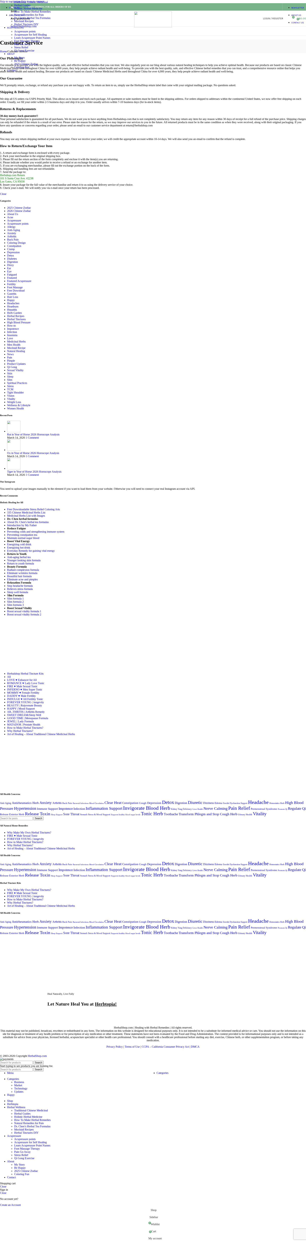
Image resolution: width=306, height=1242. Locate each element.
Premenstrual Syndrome (264, 808)
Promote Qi (282, 809)
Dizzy (10, 265)
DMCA (195, 1046)
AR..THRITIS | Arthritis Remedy (26, 711)
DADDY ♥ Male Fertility (21, 695)
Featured (12, 277)
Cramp (11, 249)
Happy (11, 300)
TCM (10, 389)
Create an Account (10, 1204)
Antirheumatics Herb (25, 803)
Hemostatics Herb (276, 803)
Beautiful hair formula (19, 576)
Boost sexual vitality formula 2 (24, 614)
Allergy (11, 226)
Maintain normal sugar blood (23, 537)
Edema (218, 802)
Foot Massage (15, 287)
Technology (20, 1088)
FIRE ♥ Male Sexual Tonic (22, 686)
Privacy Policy (114, 1046)
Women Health (15, 408)
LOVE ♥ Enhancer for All (22, 679)
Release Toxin (37, 813)
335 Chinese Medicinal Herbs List (26, 512)
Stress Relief (21, 47)
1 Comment (32, 437)
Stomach (83, 814)
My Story (19, 57)
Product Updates (16, 363)
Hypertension (25, 808)
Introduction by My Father (22, 525)
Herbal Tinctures (16, 319)
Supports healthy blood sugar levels (125, 815)
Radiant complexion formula (23, 569)
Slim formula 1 (15, 598)
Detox (10, 255)
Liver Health (197, 809)
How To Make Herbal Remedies (32, 11)
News (10, 354)
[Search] (286, 18)
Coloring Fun (21, 67)
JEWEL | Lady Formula (20, 721)
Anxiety (11, 233)
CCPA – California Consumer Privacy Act (165, 1046)
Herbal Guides (22, 5)
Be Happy (20, 60)
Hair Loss (12, 296)
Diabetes (12, 258)
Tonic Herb (152, 813)
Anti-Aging (13, 230)
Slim (9, 379)
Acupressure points (25, 31)
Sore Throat (71, 814)
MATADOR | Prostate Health (23, 724)
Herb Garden (14, 312)
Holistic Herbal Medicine (28, 8)
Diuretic (195, 802)
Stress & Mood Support (99, 814)
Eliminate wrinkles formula (22, 573)
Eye (9, 271)
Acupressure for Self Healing (30, 34)
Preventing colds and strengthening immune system (35, 531)
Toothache (171, 814)
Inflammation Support (104, 808)
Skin (9, 373)
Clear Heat (112, 803)
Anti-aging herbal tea (19, 557)
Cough (142, 802)
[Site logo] (153, 26)
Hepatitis (12, 309)
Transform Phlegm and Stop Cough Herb (208, 814)
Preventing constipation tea (22, 534)
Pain (9, 357)
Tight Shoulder (15, 392)
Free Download (16, 290)
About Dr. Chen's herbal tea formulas (28, 522)
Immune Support (47, 808)
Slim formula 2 (15, 601)
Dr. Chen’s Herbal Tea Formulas (32, 17)
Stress (10, 386)
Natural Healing (16, 351)
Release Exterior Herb (12, 814)
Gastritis (11, 293)
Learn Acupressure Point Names (32, 37)
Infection (12, 331)
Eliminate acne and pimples (22, 579)
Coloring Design (16, 242)
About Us (12, 214)
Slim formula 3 (15, 604)
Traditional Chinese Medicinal (31, 2)
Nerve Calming (215, 808)
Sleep (10, 376)
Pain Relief (239, 808)
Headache (258, 802)
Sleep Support (57, 815)
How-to (11, 325)
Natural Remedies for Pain (29, 14)
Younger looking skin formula (24, 560)
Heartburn (12, 306)
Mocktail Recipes (24, 21)
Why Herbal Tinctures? (20, 730)
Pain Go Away (22, 44)
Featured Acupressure (19, 280)
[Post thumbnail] (13, 431)
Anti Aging (5, 803)
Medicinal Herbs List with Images (26, 515)
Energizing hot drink (18, 547)
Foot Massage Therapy (27, 40)
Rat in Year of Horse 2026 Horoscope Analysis (33, 434)
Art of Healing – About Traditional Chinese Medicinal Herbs (41, 734)
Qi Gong (12, 367)
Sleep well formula (17, 592)
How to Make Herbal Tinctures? (25, 727)
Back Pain (13, 239)
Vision (10, 395)
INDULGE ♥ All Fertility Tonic (25, 699)
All (9, 676)
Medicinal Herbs (16, 341)
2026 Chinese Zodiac (19, 210)
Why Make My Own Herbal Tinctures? (29, 832)
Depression (13, 252)
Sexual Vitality (15, 370)
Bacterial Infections (81, 803)
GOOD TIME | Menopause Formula (27, 718)
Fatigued (12, 274)
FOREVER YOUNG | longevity (25, 702)
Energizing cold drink (19, 544)
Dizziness (208, 802)
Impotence (13, 328)
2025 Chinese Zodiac (26, 63)
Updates (18, 1091)
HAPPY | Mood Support (21, 708)
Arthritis (11, 236)
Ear (9, 268)
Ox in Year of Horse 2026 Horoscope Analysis (33, 453)
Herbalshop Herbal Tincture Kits (25, 673)
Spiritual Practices (17, 382)
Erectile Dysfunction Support (235, 803)
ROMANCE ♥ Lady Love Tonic (25, 683)
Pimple (11, 360)
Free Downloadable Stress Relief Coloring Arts (33, 509)
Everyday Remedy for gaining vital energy (31, 550)
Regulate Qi (297, 808)
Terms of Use (132, 1046)
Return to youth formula (20, 563)
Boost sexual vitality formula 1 (24, 611)
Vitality (11, 398)
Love (10, 338)
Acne (10, 217)
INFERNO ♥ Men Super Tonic (24, 689)
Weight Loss (14, 402)
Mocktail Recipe (16, 347)
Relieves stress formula (20, 588)
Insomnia (12, 335)
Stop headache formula (20, 585)
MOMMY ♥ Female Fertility (23, 692)
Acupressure (14, 220)
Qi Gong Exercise (24, 50)
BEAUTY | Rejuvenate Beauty (24, 705)
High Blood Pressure (18, 322)
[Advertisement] (30, 644)
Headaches (13, 303)
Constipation (14, 245)
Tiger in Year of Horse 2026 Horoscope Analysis (34, 471)
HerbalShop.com (37, 1055)
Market (18, 1085)
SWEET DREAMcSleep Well (24, 714)
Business (19, 1082)
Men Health (13, 344)
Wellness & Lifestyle (18, 405)
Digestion (12, 261)
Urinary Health (245, 814)
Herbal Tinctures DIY (26, 24)
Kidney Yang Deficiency (181, 809)
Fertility (11, 284)
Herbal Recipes (15, 316)
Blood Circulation (96, 803)
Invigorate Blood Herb (146, 808)
